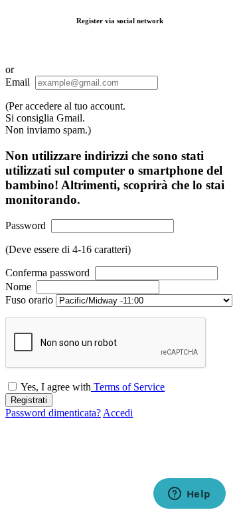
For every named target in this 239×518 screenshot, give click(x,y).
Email (17, 82)
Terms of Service (128, 386)
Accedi (118, 412)
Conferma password (47, 272)
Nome (18, 286)
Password (25, 225)
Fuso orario (29, 299)
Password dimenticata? (53, 412)
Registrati (29, 400)
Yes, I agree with (93, 386)
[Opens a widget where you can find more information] (189, 494)
